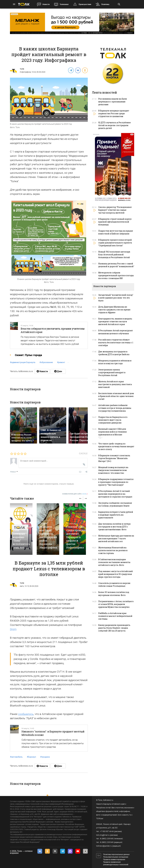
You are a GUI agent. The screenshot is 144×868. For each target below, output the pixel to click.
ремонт (61, 362)
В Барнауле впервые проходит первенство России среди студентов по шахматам (113, 113)
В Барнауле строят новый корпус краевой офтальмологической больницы (115, 222)
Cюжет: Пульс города (28, 355)
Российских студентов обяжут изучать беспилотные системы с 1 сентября (115, 342)
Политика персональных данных (116, 854)
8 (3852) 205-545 (106, 839)
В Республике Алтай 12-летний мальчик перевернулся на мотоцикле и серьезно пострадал (115, 494)
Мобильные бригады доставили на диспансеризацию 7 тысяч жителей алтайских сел (116, 538)
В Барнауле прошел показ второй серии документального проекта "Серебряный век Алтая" (115, 242)
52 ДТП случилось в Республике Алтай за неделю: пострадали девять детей (114, 125)
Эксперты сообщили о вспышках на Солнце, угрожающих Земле (115, 504)
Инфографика (25, 72)
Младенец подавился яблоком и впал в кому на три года (114, 362)
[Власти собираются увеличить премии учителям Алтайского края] (14, 335)
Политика (105, 4)
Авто (22, 586)
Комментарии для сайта (75, 494)
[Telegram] (70, 70)
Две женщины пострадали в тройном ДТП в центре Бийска (113, 353)
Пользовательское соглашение (115, 857)
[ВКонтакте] (77, 70)
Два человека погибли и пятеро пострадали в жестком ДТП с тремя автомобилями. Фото (114, 526)
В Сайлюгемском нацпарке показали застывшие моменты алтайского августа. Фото (114, 562)
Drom (13, 629)
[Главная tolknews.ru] (23, 4)
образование (46, 362)
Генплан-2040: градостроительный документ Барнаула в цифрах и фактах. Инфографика (79, 537)
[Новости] (42, 371)
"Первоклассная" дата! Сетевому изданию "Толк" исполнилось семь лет (24, 537)
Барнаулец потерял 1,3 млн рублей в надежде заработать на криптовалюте (115, 515)
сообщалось (25, 714)
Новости (46, 4)
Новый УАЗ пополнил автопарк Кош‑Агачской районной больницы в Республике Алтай (114, 254)
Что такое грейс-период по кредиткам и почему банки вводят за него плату (116, 446)
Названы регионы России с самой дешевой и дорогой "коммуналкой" (116, 265)
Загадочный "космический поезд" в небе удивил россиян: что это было (115, 298)
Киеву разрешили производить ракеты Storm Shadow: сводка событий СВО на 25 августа (114, 628)
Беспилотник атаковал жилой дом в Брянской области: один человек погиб (116, 396)
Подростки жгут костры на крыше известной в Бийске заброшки (115, 232)
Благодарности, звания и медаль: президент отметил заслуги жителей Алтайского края (115, 321)
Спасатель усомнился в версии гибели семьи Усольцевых (114, 584)
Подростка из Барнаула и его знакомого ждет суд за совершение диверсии (112, 420)
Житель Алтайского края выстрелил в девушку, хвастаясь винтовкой (115, 384)
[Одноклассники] (84, 70)
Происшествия (85, 4)
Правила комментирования (114, 860)
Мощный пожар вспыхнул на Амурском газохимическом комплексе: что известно (113, 470)
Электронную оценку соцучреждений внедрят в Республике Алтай (111, 372)
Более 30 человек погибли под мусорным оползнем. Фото (113, 593)
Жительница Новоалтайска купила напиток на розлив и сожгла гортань (113, 550)
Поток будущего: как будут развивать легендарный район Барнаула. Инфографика (48, 535)
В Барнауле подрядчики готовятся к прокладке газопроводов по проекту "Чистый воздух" (115, 482)
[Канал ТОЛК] (58, 371)
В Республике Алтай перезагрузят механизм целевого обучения (115, 332)
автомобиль (16, 757)
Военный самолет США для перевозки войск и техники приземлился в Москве (112, 432)
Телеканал (64, 4)
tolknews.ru (108, 800)
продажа (45, 757)
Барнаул (31, 757)
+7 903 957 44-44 (107, 831)
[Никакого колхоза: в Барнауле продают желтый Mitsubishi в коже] (14, 738)
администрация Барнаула (22, 362)
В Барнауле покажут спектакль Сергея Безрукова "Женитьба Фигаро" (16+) (114, 458)
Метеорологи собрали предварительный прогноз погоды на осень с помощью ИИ (116, 275)
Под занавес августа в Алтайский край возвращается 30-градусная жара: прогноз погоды (115, 574)
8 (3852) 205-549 (106, 842)
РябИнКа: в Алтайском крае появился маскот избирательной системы (115, 616)
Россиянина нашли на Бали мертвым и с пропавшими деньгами (112, 101)
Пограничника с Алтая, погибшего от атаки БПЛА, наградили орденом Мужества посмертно (116, 604)
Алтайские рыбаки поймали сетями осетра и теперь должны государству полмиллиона (114, 408)
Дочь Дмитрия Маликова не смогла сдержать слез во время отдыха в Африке (114, 309)
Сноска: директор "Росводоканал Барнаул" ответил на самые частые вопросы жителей (115, 210)
